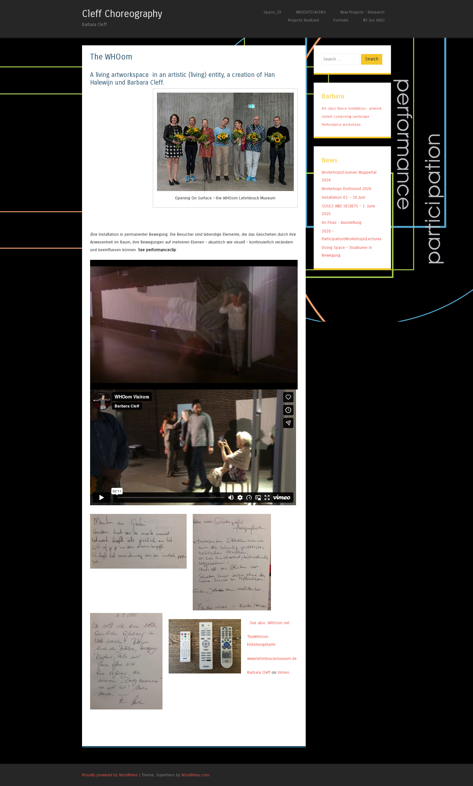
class (332, 108)
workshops (352, 125)
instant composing (336, 116)
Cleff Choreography (122, 14)
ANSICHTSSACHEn (311, 12)
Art (324, 108)
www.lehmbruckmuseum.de (272, 658)
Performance (331, 125)
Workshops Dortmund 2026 (346, 188)
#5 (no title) (374, 20)
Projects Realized (303, 20)
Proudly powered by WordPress (110, 774)
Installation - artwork (365, 108)
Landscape (361, 116)
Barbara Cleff (258, 672)
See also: (257, 622)
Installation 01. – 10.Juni (343, 197)
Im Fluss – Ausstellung (341, 222)
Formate (340, 20)
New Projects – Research (362, 12)
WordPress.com (195, 774)
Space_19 (272, 12)
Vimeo (283, 672)
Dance (342, 108)
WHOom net (279, 622)
